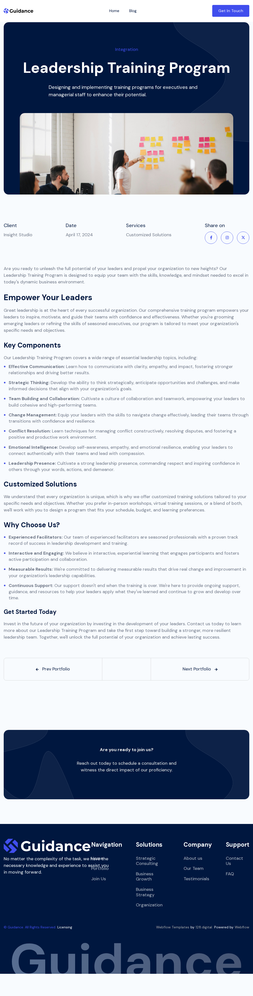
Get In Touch (230, 10)
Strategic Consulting (147, 861)
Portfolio (100, 868)
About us (193, 858)
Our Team (194, 868)
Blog (133, 10)
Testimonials (196, 879)
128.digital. (204, 927)
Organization (149, 905)
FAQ (230, 874)
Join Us (98, 879)
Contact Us (234, 861)
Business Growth (144, 876)
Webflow (242, 927)
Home (114, 10)
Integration (126, 49)
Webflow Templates (172, 927)
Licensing (64, 927)
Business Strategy (145, 892)
